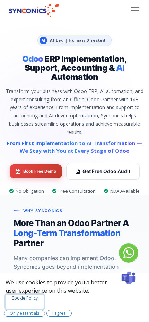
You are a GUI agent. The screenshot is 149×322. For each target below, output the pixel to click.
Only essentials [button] (24, 313)
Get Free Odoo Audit (106, 171)
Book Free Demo (39, 171)
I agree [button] (59, 313)
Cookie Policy (24, 298)
